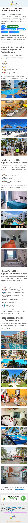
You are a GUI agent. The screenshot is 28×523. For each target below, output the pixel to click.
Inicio (3, 26)
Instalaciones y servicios (8, 29)
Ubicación (4, 32)
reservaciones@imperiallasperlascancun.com (15, 511)
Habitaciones (21, 29)
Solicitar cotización (13, 26)
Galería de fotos (14, 32)
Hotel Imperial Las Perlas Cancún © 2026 (11, 507)
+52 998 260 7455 (12, 510)
